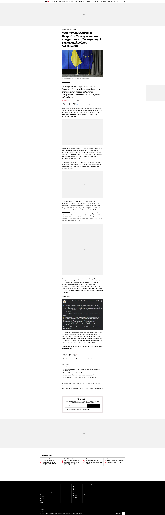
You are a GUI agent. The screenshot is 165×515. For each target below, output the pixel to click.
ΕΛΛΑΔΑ (53, 1)
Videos (52, 492)
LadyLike (85, 492)
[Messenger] (70, 104)
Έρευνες (41, 502)
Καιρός (105, 1)
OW (84, 494)
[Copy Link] (73, 104)
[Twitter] (66, 104)
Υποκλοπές (84, 358)
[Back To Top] (123, 513)
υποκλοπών (85, 334)
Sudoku (87, 388)
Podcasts (52, 490)
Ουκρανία (82, 152)
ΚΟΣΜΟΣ (71, 1)
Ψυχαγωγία (42, 498)
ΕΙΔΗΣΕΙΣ (110, 1)
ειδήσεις (69, 348)
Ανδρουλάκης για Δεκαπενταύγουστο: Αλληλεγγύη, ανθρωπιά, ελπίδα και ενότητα (82, 369)
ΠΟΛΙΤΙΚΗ (58, 1)
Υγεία (41, 500)
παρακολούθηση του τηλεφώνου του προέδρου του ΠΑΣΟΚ (80, 112)
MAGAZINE (81, 1)
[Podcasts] (119, 1)
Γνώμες (41, 492)
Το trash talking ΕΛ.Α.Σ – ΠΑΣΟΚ (72, 373)
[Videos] (117, 1)
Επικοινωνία (64, 494)
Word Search (99, 388)
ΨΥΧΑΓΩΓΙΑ (95, 1)
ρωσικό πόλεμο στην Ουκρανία (81, 205)
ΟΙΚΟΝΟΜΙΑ (65, 1)
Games (68, 388)
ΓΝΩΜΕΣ (76, 1)
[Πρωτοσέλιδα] (114, 1)
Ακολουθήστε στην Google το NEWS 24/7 (72, 383)
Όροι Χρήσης (64, 490)
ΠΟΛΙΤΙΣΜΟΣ (88, 1)
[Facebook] (63, 104)
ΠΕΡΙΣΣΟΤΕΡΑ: (65, 364)
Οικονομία (42, 494)
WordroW (92, 388)
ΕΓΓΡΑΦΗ (115, 488)
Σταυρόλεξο (82, 388)
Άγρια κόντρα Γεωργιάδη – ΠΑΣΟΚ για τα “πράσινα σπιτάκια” (80, 377)
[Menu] (41, 1)
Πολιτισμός (42, 496)
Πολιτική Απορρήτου (66, 492)
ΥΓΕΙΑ (100, 1)
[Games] (121, 1)
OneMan (85, 490)
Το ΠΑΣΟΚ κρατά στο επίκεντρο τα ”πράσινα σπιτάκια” (78, 375)
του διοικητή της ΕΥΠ (84, 340)
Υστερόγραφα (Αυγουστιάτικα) (71, 367)
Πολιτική (64, 29)
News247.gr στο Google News (82, 346)
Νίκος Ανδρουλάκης (71, 29)
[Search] (124, 1)
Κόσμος (41, 490)
